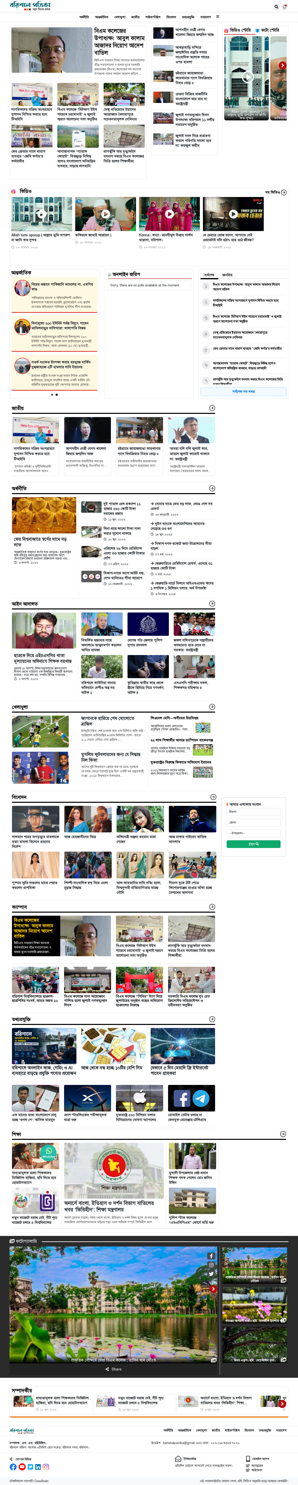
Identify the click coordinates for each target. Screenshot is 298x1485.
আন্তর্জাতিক (101, 17)
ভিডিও (26, 191)
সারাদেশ (205, 17)
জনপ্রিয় (227, 275)
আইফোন (256, 1470)
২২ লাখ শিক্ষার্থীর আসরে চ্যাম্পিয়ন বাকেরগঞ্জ (182, 740)
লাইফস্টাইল (153, 17)
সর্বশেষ (209, 275)
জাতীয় (135, 17)
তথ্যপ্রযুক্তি (188, 17)
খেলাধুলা (119, 17)
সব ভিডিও (273, 192)
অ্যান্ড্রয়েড (257, 1466)
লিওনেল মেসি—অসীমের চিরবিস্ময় (174, 718)
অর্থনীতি (84, 17)
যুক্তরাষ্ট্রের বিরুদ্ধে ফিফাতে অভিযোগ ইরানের (181, 762)
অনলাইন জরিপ (126, 274)
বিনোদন (171, 17)
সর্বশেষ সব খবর (244, 391)
